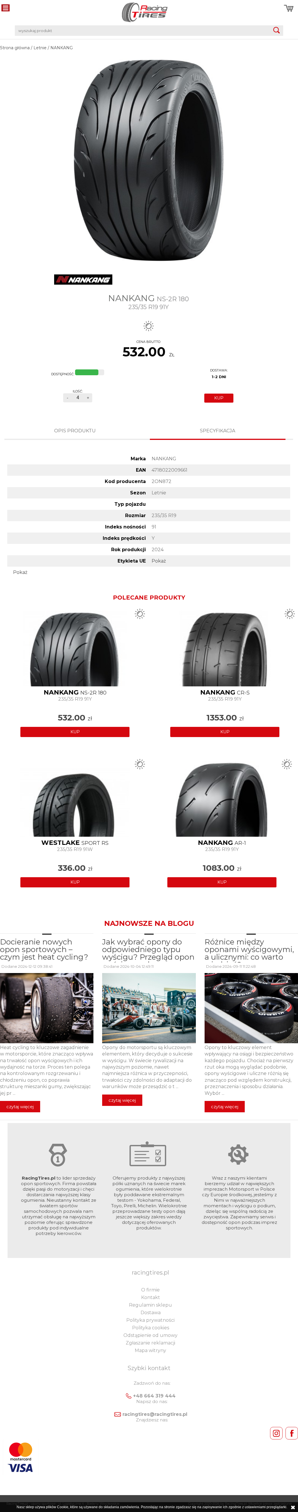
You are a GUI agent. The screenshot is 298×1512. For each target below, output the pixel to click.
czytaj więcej (20, 1106)
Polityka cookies (150, 1328)
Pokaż (159, 561)
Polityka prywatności (150, 1320)
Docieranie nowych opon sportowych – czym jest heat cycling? (44, 949)
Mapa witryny (150, 1350)
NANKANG (61, 47)
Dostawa (151, 1312)
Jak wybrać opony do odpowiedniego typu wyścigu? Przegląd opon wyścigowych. (148, 953)
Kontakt (150, 1297)
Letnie (40, 47)
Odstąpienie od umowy (150, 1335)
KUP (219, 398)
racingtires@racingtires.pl (155, 1414)
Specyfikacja (217, 430)
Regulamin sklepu (150, 1305)
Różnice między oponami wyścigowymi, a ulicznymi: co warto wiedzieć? (249, 953)
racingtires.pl (150, 1272)
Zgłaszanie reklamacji (150, 1343)
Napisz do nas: (152, 1401)
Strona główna (15, 47)
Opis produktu (75, 430)
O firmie (150, 1290)
